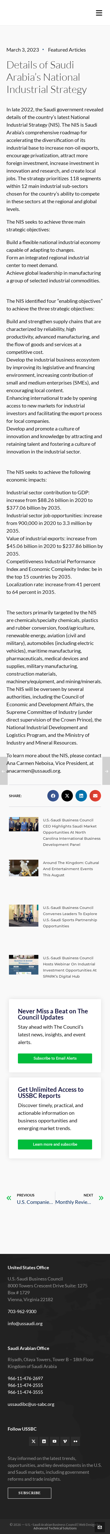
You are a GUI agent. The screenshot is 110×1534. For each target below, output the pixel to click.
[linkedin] (44, 1441)
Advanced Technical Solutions (55, 1528)
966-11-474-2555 (25, 1385)
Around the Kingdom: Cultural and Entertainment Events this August (71, 868)
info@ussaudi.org (25, 1323)
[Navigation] (99, 13)
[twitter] (33, 1441)
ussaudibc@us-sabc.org (31, 1404)
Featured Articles (67, 49)
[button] (53, 795)
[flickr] (75, 1441)
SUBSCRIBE (29, 1493)
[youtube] (54, 1441)
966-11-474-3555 (25, 1392)
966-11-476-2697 (25, 1378)
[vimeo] (65, 1441)
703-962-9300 (22, 1311)
